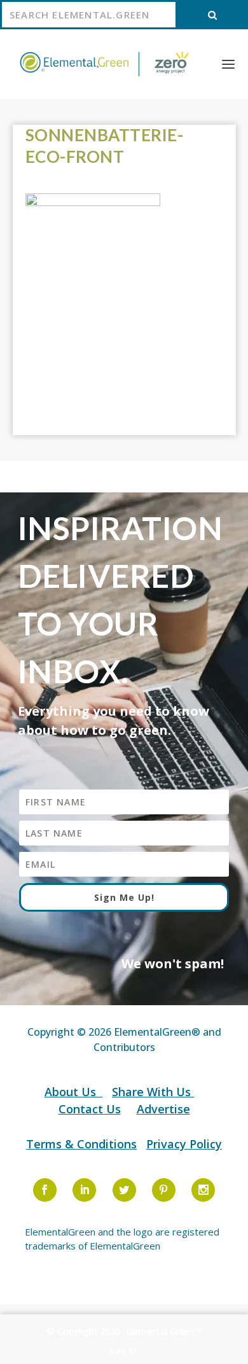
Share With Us (153, 1091)
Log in (124, 1350)
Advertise (163, 1109)
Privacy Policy (184, 1144)
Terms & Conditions (81, 1144)
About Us (72, 1091)
